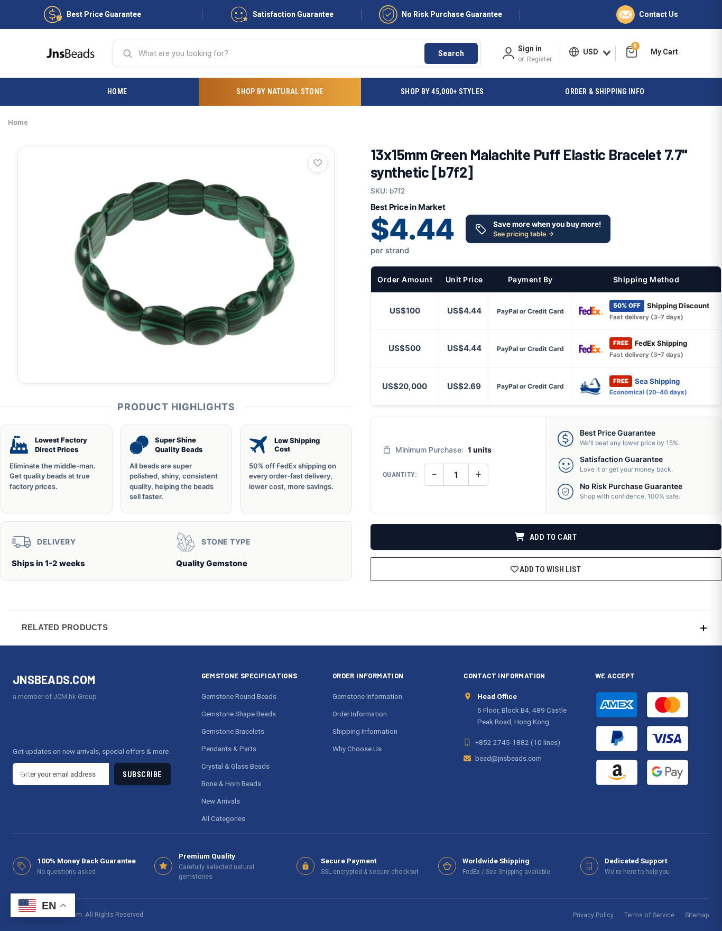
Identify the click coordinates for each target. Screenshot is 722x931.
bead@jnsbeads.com (508, 758)
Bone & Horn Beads (231, 783)
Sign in (530, 48)
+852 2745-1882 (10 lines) (517, 742)
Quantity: (400, 474)
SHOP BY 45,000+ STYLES (442, 91)
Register (539, 59)
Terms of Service (649, 915)
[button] (361, 627)
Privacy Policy (593, 915)
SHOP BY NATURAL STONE (279, 91)
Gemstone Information (367, 696)
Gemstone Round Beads (238, 696)
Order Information (359, 713)
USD (590, 52)
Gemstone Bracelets (232, 731)
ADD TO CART (552, 537)
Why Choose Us (357, 748)
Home (117, 91)
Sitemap (697, 915)
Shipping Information (364, 731)
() (635, 47)
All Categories (223, 818)
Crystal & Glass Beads (235, 766)
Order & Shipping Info (604, 91)
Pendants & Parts (228, 748)
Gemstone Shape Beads (238, 713)
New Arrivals (220, 801)
